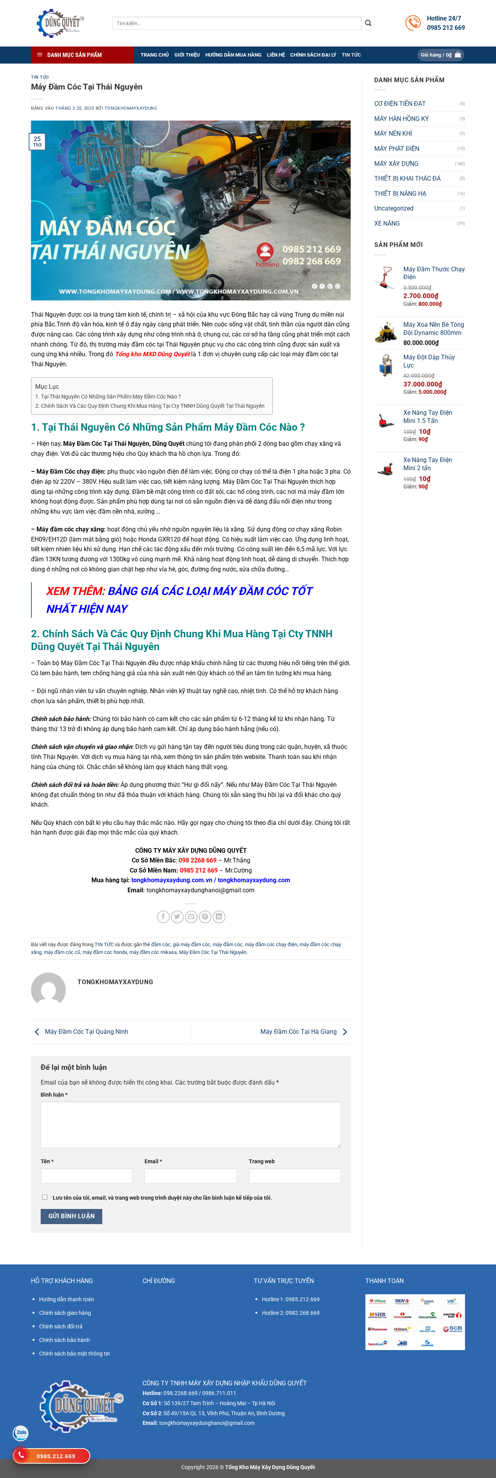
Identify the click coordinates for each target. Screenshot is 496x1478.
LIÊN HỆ (276, 55)
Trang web (262, 1161)
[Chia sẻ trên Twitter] (177, 917)
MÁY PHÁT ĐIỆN (396, 148)
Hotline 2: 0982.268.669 (291, 1313)
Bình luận (54, 1095)
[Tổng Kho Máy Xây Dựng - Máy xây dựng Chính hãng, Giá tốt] (60, 23)
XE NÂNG (387, 223)
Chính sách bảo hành (64, 1340)
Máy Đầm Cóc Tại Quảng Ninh (85, 1031)
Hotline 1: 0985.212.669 (291, 1299)
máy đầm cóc (228, 944)
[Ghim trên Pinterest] (205, 917)
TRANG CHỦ (155, 55)
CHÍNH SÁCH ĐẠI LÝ (313, 55)
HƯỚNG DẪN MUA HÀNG (233, 55)
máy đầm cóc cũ (62, 952)
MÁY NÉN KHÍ (393, 133)
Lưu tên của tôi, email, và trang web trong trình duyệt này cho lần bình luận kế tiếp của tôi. (162, 1198)
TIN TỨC (351, 55)
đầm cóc (160, 944)
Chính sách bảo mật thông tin (74, 1353)
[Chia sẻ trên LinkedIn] (219, 917)
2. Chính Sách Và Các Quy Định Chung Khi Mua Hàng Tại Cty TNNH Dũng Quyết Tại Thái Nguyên (150, 406)
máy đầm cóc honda (105, 952)
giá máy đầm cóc (191, 944)
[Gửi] (368, 23)
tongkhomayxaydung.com (254, 880)
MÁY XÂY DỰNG (396, 163)
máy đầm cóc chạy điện (271, 944)
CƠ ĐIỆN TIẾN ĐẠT (400, 103)
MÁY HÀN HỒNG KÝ (401, 118)
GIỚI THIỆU (187, 55)
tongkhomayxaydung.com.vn (171, 880)
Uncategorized (393, 208)
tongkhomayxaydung (131, 108)
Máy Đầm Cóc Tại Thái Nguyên (212, 952)
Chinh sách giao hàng (65, 1313)
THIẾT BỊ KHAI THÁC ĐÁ (407, 178)
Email (153, 1161)
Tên (47, 1161)
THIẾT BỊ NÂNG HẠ (400, 193)
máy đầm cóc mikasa (153, 952)
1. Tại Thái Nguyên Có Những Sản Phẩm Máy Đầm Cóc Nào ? (108, 396)
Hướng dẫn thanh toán (66, 1299)
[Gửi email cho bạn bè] (191, 917)
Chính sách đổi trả (61, 1326)
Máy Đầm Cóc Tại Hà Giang (299, 1031)
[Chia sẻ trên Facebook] (163, 917)
